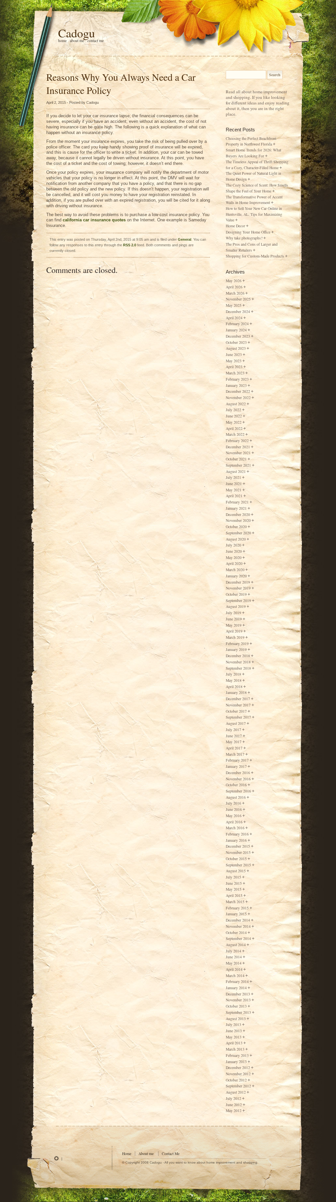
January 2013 (236, 1061)
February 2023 (237, 379)
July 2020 (233, 545)
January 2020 (236, 575)
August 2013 (236, 1018)
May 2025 (234, 305)
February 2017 (237, 760)
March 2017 (235, 754)
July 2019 (233, 612)
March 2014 (235, 975)
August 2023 (236, 348)
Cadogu (76, 33)
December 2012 (238, 1067)
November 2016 (238, 778)
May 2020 (234, 557)
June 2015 (234, 883)
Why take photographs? (244, 237)
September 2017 (238, 717)
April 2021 (234, 495)
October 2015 (236, 858)
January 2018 (236, 692)
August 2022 (236, 403)
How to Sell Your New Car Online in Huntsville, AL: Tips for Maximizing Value (254, 214)
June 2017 (234, 735)
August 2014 (236, 944)
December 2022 (238, 391)
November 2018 (238, 661)
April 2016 (234, 821)
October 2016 (236, 784)
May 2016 (234, 815)
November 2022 (238, 397)
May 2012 (234, 1110)
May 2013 (234, 1037)
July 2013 (233, 1024)
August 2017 (236, 723)
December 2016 (238, 772)
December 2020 (238, 514)
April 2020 (234, 563)
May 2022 (234, 422)
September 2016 (238, 791)
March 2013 (235, 1049)
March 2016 (235, 827)
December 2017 (238, 698)
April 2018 (234, 686)
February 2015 (237, 907)
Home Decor (235, 225)
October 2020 (236, 526)
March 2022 (235, 434)
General (184, 239)
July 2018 (233, 674)
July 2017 (233, 729)
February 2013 (237, 1055)
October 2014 (236, 932)
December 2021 (238, 446)
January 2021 (236, 508)
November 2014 (238, 926)
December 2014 (238, 920)
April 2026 (234, 286)
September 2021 (238, 465)
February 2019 (237, 643)
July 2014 (233, 950)
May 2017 (234, 741)
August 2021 (236, 471)
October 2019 (236, 594)
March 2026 (235, 293)
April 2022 (234, 428)
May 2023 (234, 360)
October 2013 (236, 1006)
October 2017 (236, 711)
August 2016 (236, 797)
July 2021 (233, 477)
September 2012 (238, 1085)
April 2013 (234, 1042)
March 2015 (235, 901)
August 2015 (236, 870)
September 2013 (238, 1012)
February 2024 (237, 323)
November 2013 (238, 999)
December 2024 (238, 311)
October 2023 (236, 342)
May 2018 (234, 680)
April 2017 (234, 748)
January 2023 (236, 385)
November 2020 (238, 520)
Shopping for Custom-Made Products (255, 256)
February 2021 (237, 502)
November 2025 (238, 299)
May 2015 (234, 889)
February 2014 (237, 981)
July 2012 (233, 1098)
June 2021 (234, 483)
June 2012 (234, 1104)
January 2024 (236, 329)
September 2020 (238, 532)
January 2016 (236, 840)
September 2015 (238, 864)
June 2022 (234, 415)
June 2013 (234, 1030)
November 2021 (238, 452)
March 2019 (235, 637)
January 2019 (236, 649)
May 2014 (234, 963)
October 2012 (236, 1080)
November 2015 (238, 852)
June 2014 (234, 956)
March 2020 (235, 569)
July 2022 (233, 409)
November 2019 (238, 588)
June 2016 (234, 809)
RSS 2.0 (129, 245)
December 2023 (238, 336)
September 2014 (238, 938)
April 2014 (234, 969)
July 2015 (233, 877)
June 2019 (234, 618)
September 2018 (238, 668)
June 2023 (234, 354)
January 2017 (236, 766)
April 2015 (234, 895)
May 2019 (234, 625)
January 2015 (236, 913)
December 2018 (238, 655)
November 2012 (238, 1073)
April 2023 (234, 366)
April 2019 (234, 631)
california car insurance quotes (94, 219)
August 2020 (236, 539)
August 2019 (236, 606)
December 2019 (238, 582)
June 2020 (234, 551)
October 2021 (236, 458)
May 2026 (234, 280)
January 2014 (236, 987)
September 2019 (238, 600)
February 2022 (237, 440)
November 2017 (238, 704)
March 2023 (235, 372)
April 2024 (234, 317)
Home (126, 1153)
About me (77, 40)
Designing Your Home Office (248, 232)
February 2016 (237, 834)
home (62, 40)
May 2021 (234, 489)
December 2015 (238, 846)
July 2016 (233, 803)
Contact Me (95, 40)
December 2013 (238, 993)
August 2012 (236, 1092)
